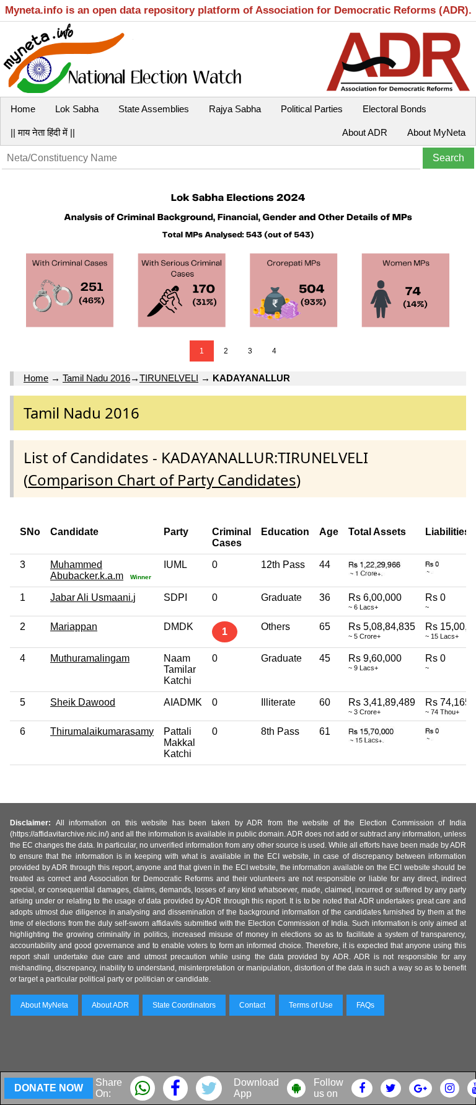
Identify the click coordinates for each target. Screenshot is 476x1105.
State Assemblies (153, 109)
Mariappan (73, 626)
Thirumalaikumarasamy (102, 731)
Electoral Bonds (394, 109)
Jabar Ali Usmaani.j (93, 597)
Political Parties (312, 109)
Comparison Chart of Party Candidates (162, 479)
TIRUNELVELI (168, 378)
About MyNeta (436, 132)
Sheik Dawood (82, 702)
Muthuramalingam (90, 658)
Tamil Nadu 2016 (96, 378)
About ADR (364, 132)
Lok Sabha (77, 109)
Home (23, 109)
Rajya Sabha (235, 109)
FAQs (365, 1005)
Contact (252, 1005)
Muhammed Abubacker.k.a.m (86, 570)
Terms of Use (311, 1005)
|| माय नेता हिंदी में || (43, 132)
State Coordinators (184, 1005)
